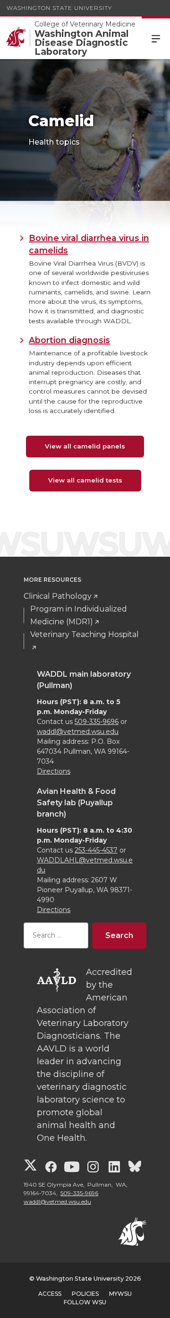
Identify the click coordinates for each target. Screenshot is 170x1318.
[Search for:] (56, 935)
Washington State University (59, 7)
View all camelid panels (85, 446)
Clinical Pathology (58, 596)
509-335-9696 (97, 721)
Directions (53, 771)
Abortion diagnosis (69, 340)
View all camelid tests (85, 480)
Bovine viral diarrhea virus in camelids (89, 244)
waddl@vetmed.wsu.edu (78, 731)
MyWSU (120, 1293)
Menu (156, 38)
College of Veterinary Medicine (85, 24)
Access (49, 1293)
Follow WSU (85, 1302)
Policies (85, 1293)
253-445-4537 (96, 850)
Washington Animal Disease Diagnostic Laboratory (81, 43)
